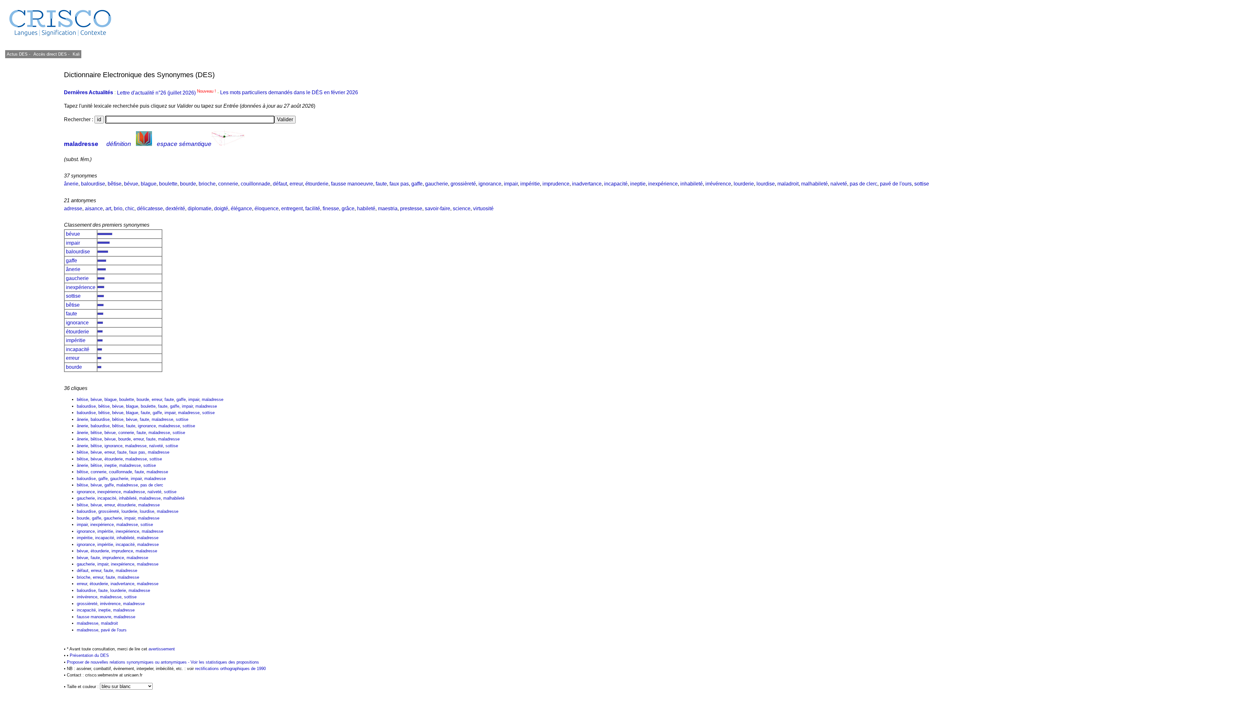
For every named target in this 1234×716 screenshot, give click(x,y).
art (108, 208)
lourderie (744, 183)
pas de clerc (863, 183)
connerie (228, 183)
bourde (188, 183)
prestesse (411, 208)
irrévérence (718, 183)
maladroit (788, 183)
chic (129, 208)
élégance (241, 208)
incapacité (616, 183)
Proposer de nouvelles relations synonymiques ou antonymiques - (129, 662)
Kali (76, 54)
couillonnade (255, 183)
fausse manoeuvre (352, 183)
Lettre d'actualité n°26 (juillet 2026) (167, 92)
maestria (388, 208)
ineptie (638, 183)
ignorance (489, 183)
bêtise (114, 183)
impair (511, 183)
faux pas (399, 183)
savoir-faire (437, 208)
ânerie (71, 183)
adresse (73, 208)
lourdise (765, 183)
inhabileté (691, 183)
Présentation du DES (89, 655)
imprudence (555, 183)
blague (148, 183)
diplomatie (199, 208)
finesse (331, 208)
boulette (168, 183)
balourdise (93, 183)
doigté (221, 208)
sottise (921, 183)
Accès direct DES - (51, 54)
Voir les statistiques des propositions (225, 662)
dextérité (175, 208)
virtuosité (483, 208)
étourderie (316, 183)
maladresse (81, 143)
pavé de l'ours (896, 183)
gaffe (417, 183)
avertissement (161, 649)
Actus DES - (18, 54)
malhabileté (814, 183)
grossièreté (463, 183)
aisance (94, 208)
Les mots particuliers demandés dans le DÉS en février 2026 (289, 92)
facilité (312, 208)
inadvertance (587, 183)
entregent (292, 208)
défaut (280, 183)
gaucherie (436, 183)
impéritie (530, 183)
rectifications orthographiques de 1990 (230, 668)
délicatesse (150, 208)
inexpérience (663, 183)
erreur (296, 183)
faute (381, 183)
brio (118, 208)
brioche (207, 183)
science (461, 208)
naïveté (838, 183)
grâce (348, 208)
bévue (131, 183)
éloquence (267, 208)
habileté (366, 208)
